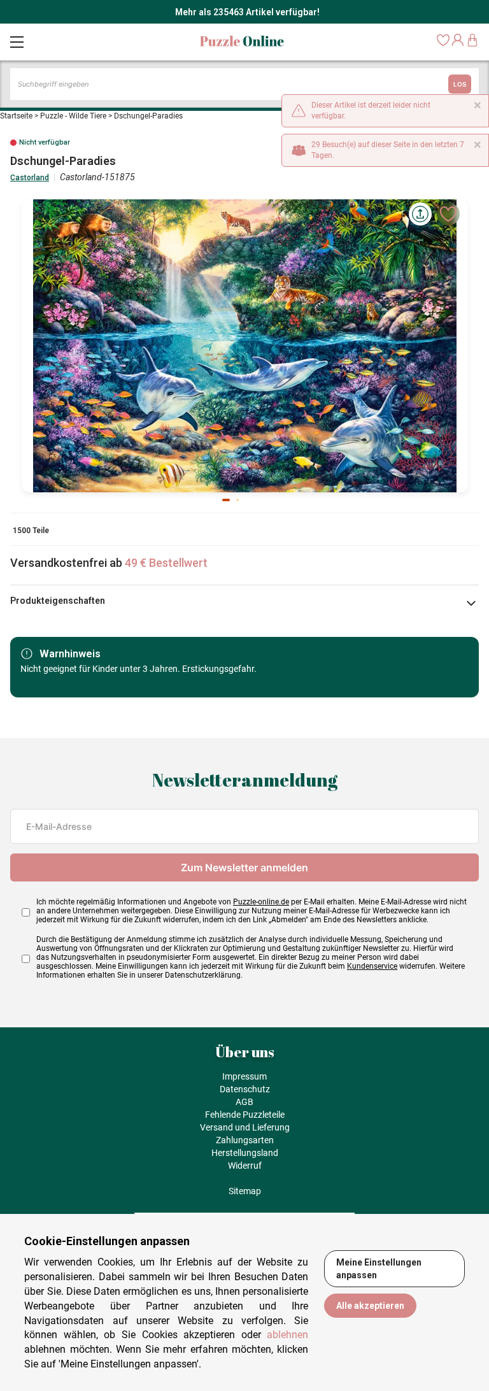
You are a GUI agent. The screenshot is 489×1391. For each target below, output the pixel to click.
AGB (244, 1102)
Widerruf (245, 1165)
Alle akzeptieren (370, 1306)
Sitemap (245, 1191)
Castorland (29, 177)
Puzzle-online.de (261, 901)
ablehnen (287, 1335)
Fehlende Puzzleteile (245, 1114)
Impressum (244, 1076)
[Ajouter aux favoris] (448, 214)
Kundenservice (372, 966)
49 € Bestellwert (166, 562)
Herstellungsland (244, 1153)
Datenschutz (245, 1089)
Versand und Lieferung (245, 1127)
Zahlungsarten (245, 1140)
